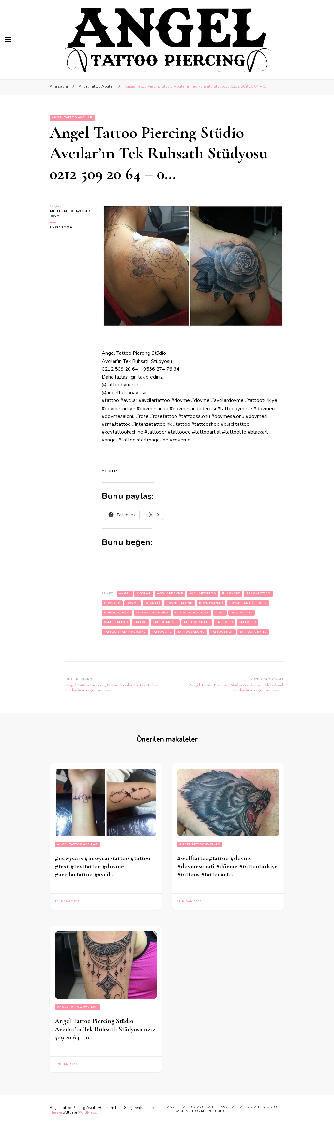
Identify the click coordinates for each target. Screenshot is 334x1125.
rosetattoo (241, 612)
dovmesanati (211, 603)
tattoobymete (197, 622)
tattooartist (165, 622)
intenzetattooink (152, 612)
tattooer (247, 622)
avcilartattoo (202, 593)
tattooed (224, 622)
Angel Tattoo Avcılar (72, 117)
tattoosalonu (191, 632)
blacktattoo (258, 593)
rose (219, 612)
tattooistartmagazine (125, 632)
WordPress (87, 1112)
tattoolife (162, 632)
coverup (112, 603)
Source (109, 471)
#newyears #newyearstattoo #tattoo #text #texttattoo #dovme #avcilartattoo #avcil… (102, 866)
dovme (133, 603)
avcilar (144, 593)
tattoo (140, 622)
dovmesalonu (179, 603)
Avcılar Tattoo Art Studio (249, 1107)
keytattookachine (192, 612)
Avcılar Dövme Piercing (200, 1111)
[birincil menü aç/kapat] (8, 39)
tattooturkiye (253, 632)
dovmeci (152, 603)
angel (124, 593)
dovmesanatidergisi (248, 603)
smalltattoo (116, 622)
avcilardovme (170, 593)
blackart (231, 593)
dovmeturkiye (117, 612)
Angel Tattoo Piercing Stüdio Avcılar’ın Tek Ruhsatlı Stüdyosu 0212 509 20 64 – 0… (105, 1029)
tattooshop (222, 632)
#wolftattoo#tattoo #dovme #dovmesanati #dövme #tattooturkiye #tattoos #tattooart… (227, 866)
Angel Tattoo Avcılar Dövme (70, 213)
